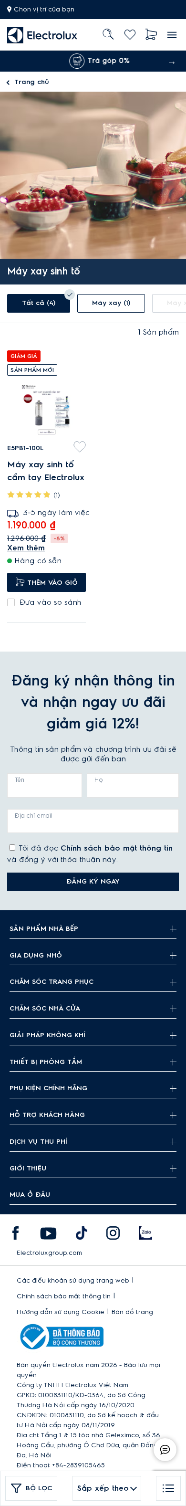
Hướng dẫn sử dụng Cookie (60, 1312)
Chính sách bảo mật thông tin (117, 848)
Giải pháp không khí (47, 1035)
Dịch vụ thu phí (38, 1141)
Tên (19, 780)
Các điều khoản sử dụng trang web (73, 1280)
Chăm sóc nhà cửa (45, 1008)
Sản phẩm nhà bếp (44, 929)
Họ (98, 780)
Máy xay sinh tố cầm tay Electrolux (45, 471)
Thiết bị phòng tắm (46, 1062)
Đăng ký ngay (93, 881)
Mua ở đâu (30, 1194)
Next (171, 61)
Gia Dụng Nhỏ (36, 955)
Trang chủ (31, 82)
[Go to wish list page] (130, 35)
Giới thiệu (28, 1168)
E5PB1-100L (25, 448)
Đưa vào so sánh (51, 602)
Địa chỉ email (33, 816)
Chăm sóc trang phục (51, 982)
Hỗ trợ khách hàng (47, 1115)
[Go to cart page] (151, 35)
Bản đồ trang (132, 1312)
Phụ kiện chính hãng (48, 1088)
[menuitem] (42, 34)
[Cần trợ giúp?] (165, 1449)
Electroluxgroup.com (49, 1253)
